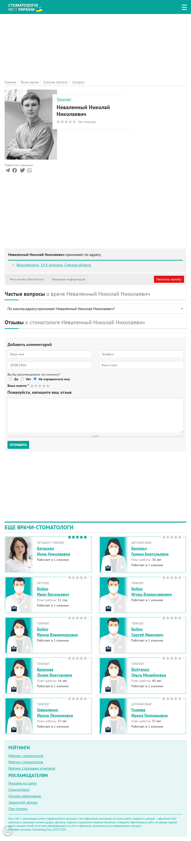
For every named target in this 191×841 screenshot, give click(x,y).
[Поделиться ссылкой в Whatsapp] (29, 171)
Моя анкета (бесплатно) (27, 279)
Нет (28, 379)
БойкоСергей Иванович (147, 631)
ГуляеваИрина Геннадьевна (149, 712)
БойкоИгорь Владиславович (151, 591)
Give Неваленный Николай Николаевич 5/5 (48, 385)
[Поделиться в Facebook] (14, 171)
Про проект (17, 808)
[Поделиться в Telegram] (7, 171)
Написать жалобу (169, 279)
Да (16, 379)
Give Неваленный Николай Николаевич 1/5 (32, 385)
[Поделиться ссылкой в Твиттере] (22, 171)
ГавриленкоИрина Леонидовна (55, 712)
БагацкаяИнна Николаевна (53, 551)
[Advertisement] (95, 46)
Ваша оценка (18, 386)
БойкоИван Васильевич (53, 591)
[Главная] (28, 6)
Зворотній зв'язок (23, 802)
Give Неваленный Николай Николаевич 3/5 (40, 385)
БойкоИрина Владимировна (57, 631)
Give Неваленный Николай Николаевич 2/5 (36, 385)
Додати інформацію (24, 796)
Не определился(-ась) (54, 379)
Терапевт (64, 99)
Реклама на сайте (22, 783)
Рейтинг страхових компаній (31, 768)
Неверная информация (68, 279)
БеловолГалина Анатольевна (150, 551)
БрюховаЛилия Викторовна (54, 672)
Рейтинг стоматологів (25, 762)
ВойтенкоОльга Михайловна (148, 672)
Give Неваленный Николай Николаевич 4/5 (44, 385)
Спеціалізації (19, 789)
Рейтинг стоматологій (25, 755)
